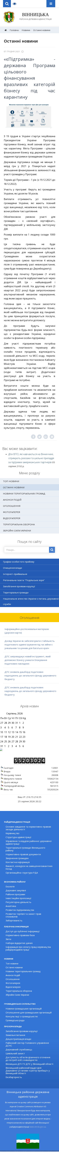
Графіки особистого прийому (18, 561)
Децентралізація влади (18, 1038)
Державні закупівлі (16, 890)
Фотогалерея (11, 512)
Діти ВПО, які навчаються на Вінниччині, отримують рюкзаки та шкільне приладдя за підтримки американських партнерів (31, 458)
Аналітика (11, 905)
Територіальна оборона (19, 524)
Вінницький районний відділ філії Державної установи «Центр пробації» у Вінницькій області (28, 1070)
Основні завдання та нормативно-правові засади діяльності (28, 828)
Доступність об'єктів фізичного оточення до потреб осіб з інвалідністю (28, 1058)
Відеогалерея (11, 518)
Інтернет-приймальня (15, 573)
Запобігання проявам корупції (19, 586)
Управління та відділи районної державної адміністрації (29, 842)
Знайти (52, 550)
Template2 (15, 3)
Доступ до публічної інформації (23, 931)
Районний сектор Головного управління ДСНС (27, 1044)
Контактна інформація (18, 862)
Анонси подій (12, 499)
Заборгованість (14, 920)
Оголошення (11, 505)
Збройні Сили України (17, 530)
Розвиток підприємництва (20, 909)
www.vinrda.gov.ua (38, 1127)
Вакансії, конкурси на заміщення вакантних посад (29, 867)
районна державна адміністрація (35, 16)
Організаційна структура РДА (22, 872)
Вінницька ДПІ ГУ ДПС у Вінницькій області (29, 1063)
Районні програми (15, 894)
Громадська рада (15, 1020)
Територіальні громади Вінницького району (25, 849)
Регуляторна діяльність (18, 902)
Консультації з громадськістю (22, 1016)
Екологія (10, 886)
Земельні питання (15, 1035)
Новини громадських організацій (24, 1008)
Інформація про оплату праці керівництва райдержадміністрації (28, 948)
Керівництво (12, 833)
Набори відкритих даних (19, 942)
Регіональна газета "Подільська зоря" (24, 580)
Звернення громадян (17, 858)
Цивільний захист (15, 1053)
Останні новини (41, 30)
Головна (14, 30)
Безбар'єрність (14, 1077)
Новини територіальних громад (24, 493)
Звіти (8, 939)
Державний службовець (19, 1049)
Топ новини (11, 481)
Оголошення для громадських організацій (29, 1012)
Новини (26, 30)
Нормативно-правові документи (23, 854)
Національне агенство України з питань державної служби (31, 601)
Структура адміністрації (18, 837)
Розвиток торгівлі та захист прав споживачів (23, 915)
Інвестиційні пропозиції (18, 898)
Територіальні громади (15, 592)
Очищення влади (12, 567)
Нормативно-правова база (20, 935)
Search (7, 3)
